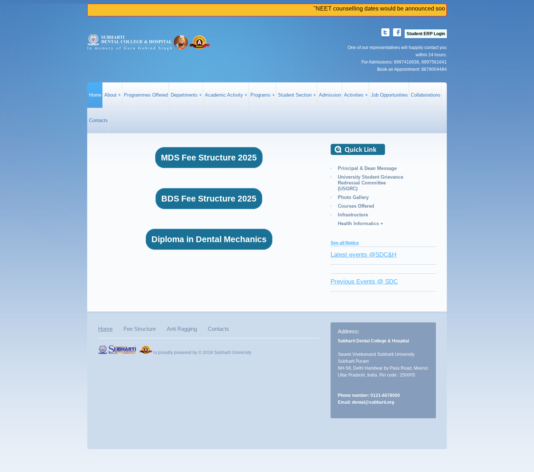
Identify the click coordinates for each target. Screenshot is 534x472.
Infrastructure (353, 214)
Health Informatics (358, 223)
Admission (330, 95)
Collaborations (426, 95)
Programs (260, 95)
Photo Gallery (353, 197)
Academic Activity (224, 95)
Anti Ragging (182, 329)
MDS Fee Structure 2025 (209, 157)
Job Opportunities (389, 95)
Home (95, 95)
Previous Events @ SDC (364, 281)
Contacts (98, 120)
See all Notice (345, 242)
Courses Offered (356, 206)
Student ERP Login (425, 33)
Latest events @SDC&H (363, 254)
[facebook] (397, 33)
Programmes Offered (146, 95)
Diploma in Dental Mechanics (209, 239)
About (110, 95)
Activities (354, 95)
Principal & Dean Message (367, 168)
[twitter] (385, 33)
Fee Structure (140, 329)
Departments (184, 95)
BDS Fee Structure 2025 (208, 198)
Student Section (295, 95)
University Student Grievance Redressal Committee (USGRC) (370, 182)
